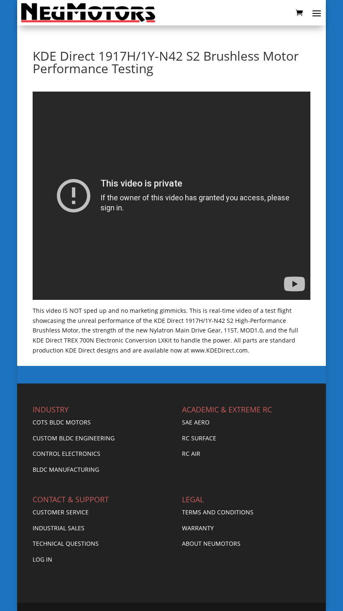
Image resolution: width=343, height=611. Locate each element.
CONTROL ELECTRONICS (66, 454)
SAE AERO (196, 422)
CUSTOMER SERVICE (61, 512)
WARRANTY (198, 528)
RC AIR (191, 454)
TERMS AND (198, 512)
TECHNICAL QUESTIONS (66, 543)
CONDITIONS (235, 512)
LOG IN (42, 559)
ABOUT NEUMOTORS (211, 543)
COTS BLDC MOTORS (62, 422)
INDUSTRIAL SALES (58, 528)
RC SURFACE (199, 438)
